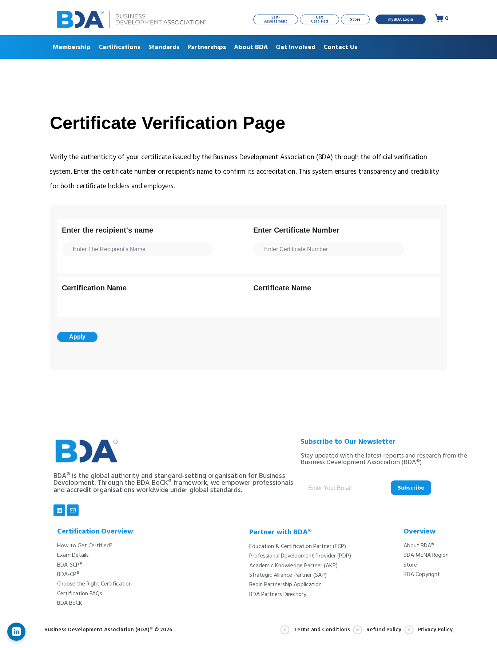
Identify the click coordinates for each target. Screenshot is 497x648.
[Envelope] (73, 510)
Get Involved (295, 47)
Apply (77, 337)
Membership (72, 47)
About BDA (251, 47)
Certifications (119, 47)
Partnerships (206, 47)
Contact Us (340, 47)
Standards (163, 47)
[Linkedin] (59, 510)
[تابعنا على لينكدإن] (16, 632)
